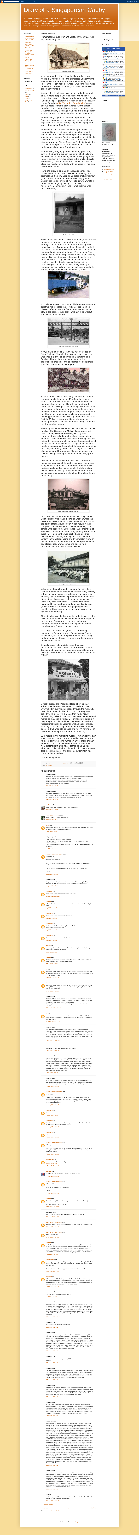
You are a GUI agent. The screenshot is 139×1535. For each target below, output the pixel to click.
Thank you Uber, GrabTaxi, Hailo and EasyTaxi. (29, 38)
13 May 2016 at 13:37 (52, 952)
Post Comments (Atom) (55, 1511)
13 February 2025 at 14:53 (53, 1351)
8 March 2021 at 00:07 (52, 1254)
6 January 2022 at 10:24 (52, 1286)
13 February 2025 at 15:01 (53, 1380)
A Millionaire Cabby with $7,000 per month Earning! (29, 52)
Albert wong (49, 913)
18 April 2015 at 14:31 (52, 819)
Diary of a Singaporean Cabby (64, 9)
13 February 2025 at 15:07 (53, 1397)
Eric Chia (48, 805)
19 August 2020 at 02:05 (52, 1237)
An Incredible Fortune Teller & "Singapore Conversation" (29, 66)
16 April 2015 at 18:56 (52, 799)
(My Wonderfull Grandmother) (71, 103)
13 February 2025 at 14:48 (53, 1327)
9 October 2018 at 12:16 (52, 1176)
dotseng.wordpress (109, 169)
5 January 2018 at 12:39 (52, 1105)
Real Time (113, 95)
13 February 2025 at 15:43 (53, 1489)
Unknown (48, 901)
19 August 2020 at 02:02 (52, 1227)
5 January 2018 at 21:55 (52, 1154)
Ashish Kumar (50, 1259)
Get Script (107, 95)
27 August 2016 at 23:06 (52, 977)
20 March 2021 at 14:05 (52, 1271)
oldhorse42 (49, 1171)
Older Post (92, 1508)
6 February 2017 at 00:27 (53, 1050)
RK (46, 969)
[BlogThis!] (77, 763)
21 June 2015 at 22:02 (52, 848)
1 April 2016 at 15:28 (51, 908)
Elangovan (49, 1276)
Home (69, 1508)
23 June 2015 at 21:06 (52, 874)
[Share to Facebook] (80, 763)
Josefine (48, 945)
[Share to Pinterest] (82, 763)
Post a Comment (48, 1504)
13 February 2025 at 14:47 (53, 1317)
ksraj (47, 825)
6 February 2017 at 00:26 (53, 1040)
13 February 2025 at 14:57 (53, 1363)
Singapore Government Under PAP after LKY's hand (29, 45)
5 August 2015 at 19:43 (52, 886)
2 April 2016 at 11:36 (51, 930)
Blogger (77, 1522)
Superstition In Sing (108, 75)
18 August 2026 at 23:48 (52, 1501)
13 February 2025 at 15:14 (53, 1415)
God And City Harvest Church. (29, 72)
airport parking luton (51, 1163)
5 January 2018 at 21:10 (52, 1127)
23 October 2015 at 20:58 (53, 896)
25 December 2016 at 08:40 (53, 1008)
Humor (27, 94)
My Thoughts (49, 765)
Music (26, 98)
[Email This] (75, 763)
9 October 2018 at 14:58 (52, 1193)
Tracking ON (119, 95)
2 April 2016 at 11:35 (51, 918)
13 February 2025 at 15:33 (53, 1465)
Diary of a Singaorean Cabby (54, 854)
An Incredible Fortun (108, 72)
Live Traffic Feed (113, 48)
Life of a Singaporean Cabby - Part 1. (29, 59)
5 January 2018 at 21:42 (52, 1137)
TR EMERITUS (108, 179)
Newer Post (45, 1508)
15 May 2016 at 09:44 (52, 964)
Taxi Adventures (29, 90)
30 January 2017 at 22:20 (53, 1021)
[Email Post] (71, 763)
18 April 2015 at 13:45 (52, 809)
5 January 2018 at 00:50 (52, 1086)
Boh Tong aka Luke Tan (52, 815)
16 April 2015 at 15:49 (52, 786)
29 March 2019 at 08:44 (52, 1206)
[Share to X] (79, 763)
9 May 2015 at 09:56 (51, 831)
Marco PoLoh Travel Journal (54, 1222)
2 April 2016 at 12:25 (51, 940)
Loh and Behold (108, 175)
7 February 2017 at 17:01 (53, 1072)
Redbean (106, 177)
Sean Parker (49, 1159)
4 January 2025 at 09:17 (52, 1296)
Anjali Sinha (49, 891)
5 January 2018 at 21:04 (52, 1115)
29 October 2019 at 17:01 (53, 1217)
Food (26, 96)
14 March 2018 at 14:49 (52, 1166)
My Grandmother (107, 89)
